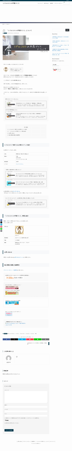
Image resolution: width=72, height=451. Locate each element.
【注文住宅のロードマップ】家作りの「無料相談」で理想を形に (29, 103)
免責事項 (15, 270)
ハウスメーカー (22, 333)
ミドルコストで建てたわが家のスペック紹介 (18, 129)
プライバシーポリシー (8, 270)
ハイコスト (17, 333)
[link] (17, 356)
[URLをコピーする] (45, 339)
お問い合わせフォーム (18, 257)
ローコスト (32, 333)
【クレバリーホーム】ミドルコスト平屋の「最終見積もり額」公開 (29, 182)
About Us (5, 333)
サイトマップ (52, 441)
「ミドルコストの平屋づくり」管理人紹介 (17, 131)
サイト (5, 413)
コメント (6, 390)
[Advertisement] (36, 14)
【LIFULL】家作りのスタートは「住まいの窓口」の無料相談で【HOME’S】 (28, 114)
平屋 (35, 333)
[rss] (67, 0)
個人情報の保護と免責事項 (14, 135)
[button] (6, 339)
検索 (67, 30)
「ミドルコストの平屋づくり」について (42, 441)
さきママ (9, 362)
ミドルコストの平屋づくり (11, 3)
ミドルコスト (28, 333)
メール (6, 409)
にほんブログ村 (8, 324)
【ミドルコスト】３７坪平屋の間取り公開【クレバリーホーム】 (29, 173)
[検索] (68, 0)
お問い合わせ (11, 133)
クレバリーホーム (19, 164)
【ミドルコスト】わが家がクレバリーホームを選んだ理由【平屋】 (29, 202)
